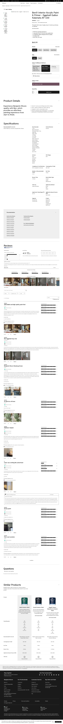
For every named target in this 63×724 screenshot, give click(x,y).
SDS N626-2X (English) (10, 217)
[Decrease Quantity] (33, 92)
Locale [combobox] (21, 293)
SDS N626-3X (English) (10, 219)
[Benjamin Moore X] (51, 674)
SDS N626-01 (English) (10, 227)
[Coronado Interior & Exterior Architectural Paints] (45, 708)
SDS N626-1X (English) (10, 231)
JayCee (5, 538)
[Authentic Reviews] (8, 247)
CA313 (5, 510)
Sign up (5, 674)
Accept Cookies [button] (58, 721)
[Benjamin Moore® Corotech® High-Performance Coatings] (9, 709)
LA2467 (5, 464)
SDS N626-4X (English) (10, 225)
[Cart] (60, 0)
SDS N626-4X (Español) (10, 235)
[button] (15, 0)
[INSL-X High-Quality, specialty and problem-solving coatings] (27, 708)
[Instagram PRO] (44, 675)
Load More (31, 560)
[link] (58, 0)
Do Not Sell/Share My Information (10, 693)
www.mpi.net (25, 668)
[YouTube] (46, 674)
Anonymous (5, 340)
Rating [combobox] (5, 293)
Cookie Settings (31, 722)
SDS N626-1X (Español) (10, 233)
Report (15, 334)
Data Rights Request (7, 694)
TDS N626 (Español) (27, 219)
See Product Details (35, 28)
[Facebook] (39, 674)
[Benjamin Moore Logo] (5, 3)
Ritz (4, 429)
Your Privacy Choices (7, 696)
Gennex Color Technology (41, 110)
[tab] (6, 14)
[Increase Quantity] (36, 92)
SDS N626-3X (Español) (10, 223)
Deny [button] (53, 721)
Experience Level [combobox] (13, 293)
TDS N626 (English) (27, 217)
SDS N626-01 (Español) (10, 229)
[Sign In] (56, 0)
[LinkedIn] (56, 674)
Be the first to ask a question (9, 571)
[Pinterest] (49, 674)
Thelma (5, 367)
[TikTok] (58, 674)
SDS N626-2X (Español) (10, 221)
